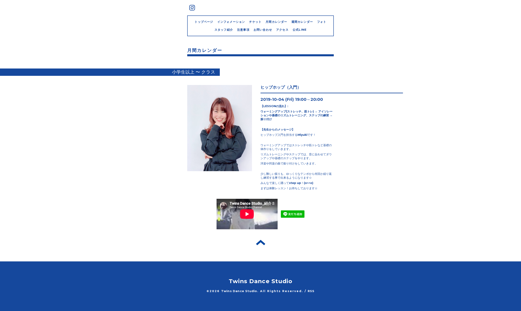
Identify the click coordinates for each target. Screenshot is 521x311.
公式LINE (299, 30)
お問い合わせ (263, 30)
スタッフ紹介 (224, 30)
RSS (311, 291)
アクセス (282, 30)
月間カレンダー (276, 22)
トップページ (204, 22)
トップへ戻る (260, 242)
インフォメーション (231, 22)
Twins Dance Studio (260, 281)
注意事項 (243, 30)
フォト (321, 22)
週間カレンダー (302, 22)
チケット (255, 22)
